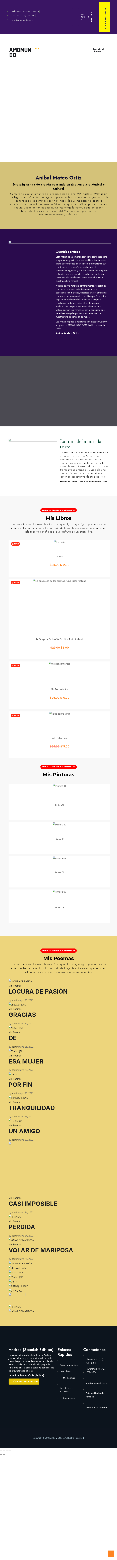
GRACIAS (22, 1014)
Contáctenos (82, 55)
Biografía (48, 48)
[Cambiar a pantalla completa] (4, 1450)
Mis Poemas (83, 48)
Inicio (37, 48)
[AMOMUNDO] (13, 42)
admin (15, 1000)
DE (13, 1038)
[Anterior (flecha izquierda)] (1, 1454)
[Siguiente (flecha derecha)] (4, 1454)
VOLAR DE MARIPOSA (41, 1250)
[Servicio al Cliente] (95, 44)
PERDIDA (22, 1226)
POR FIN (20, 1084)
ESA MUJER (26, 1061)
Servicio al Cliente (98, 50)
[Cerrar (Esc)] (10, 1450)
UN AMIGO (24, 1131)
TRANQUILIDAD (32, 1107)
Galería (71, 48)
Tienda (59, 48)
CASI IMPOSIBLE (33, 1203)
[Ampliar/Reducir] (1, 1450)
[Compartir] (7, 1450)
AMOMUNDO (20, 52)
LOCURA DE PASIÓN (38, 991)
